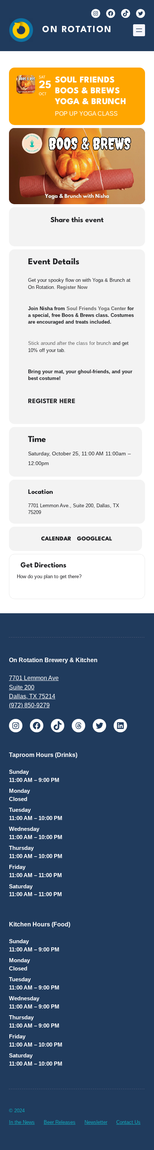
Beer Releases (60, 1122)
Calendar (56, 539)
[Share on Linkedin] (68, 236)
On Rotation (77, 29)
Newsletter (95, 1122)
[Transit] (39, 587)
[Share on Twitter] (53, 236)
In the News (22, 1122)
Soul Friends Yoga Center (96, 308)
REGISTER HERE (52, 401)
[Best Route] (20, 587)
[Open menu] (139, 30)
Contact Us (128, 1122)
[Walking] (48, 587)
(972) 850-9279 (29, 705)
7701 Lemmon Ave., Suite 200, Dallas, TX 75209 (73, 509)
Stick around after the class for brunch (69, 343)
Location (40, 492)
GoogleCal (94, 539)
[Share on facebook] (38, 236)
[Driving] (30, 587)
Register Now (72, 287)
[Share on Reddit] (83, 236)
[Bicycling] (58, 587)
